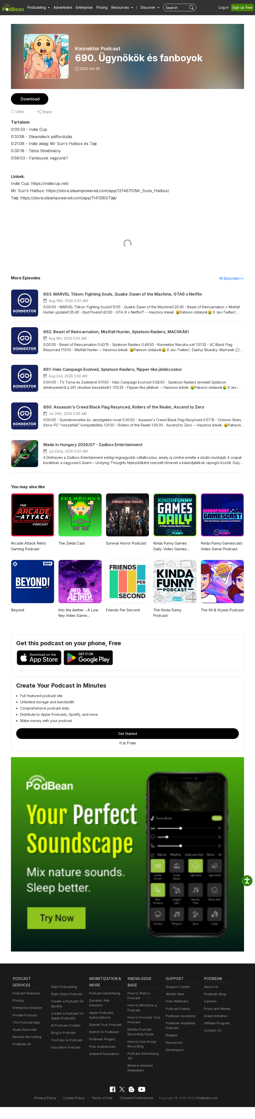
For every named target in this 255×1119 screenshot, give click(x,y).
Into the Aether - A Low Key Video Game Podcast (78, 613)
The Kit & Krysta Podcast (222, 610)
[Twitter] (122, 1089)
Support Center (178, 987)
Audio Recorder (25, 1030)
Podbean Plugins (102, 1039)
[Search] (192, 7)
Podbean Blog (215, 994)
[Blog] (131, 1089)
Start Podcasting (64, 987)
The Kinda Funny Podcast (167, 613)
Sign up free (242, 7)
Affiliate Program (217, 1023)
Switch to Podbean (104, 1032)
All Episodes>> (231, 278)
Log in (224, 7)
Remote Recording (27, 1037)
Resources (174, 1042)
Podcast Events (178, 1009)
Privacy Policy (45, 1098)
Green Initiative (215, 1016)
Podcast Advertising (104, 993)
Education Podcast (65, 1047)
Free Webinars (177, 1001)
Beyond (17, 610)
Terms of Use (102, 1098)
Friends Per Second (123, 610)
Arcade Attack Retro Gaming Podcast (28, 546)
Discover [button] (148, 7)
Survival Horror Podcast (126, 543)
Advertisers (63, 7)
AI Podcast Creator (66, 1025)
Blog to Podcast (63, 1033)
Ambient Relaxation (104, 1054)
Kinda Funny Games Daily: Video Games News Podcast (170, 546)
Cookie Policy (73, 1098)
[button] (38, 7)
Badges (172, 1035)
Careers (210, 1001)
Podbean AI (22, 1044)
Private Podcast (25, 1015)
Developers (175, 1050)
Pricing (102, 7)
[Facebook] (112, 1089)
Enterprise (84, 7)
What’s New (175, 994)
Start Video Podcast (66, 994)
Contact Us (212, 1030)
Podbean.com (207, 1098)
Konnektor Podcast (97, 49)
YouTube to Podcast (66, 1040)
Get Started (127, 733)
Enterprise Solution (27, 1008)
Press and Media (217, 1009)
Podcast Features (26, 993)
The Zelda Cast (71, 543)
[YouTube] (141, 1089)
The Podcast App (26, 1022)
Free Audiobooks (102, 1046)
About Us (211, 987)
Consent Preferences (136, 1098)
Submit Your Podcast (105, 1025)
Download (30, 98)
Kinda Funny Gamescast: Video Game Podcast (222, 546)
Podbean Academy (180, 1016)
